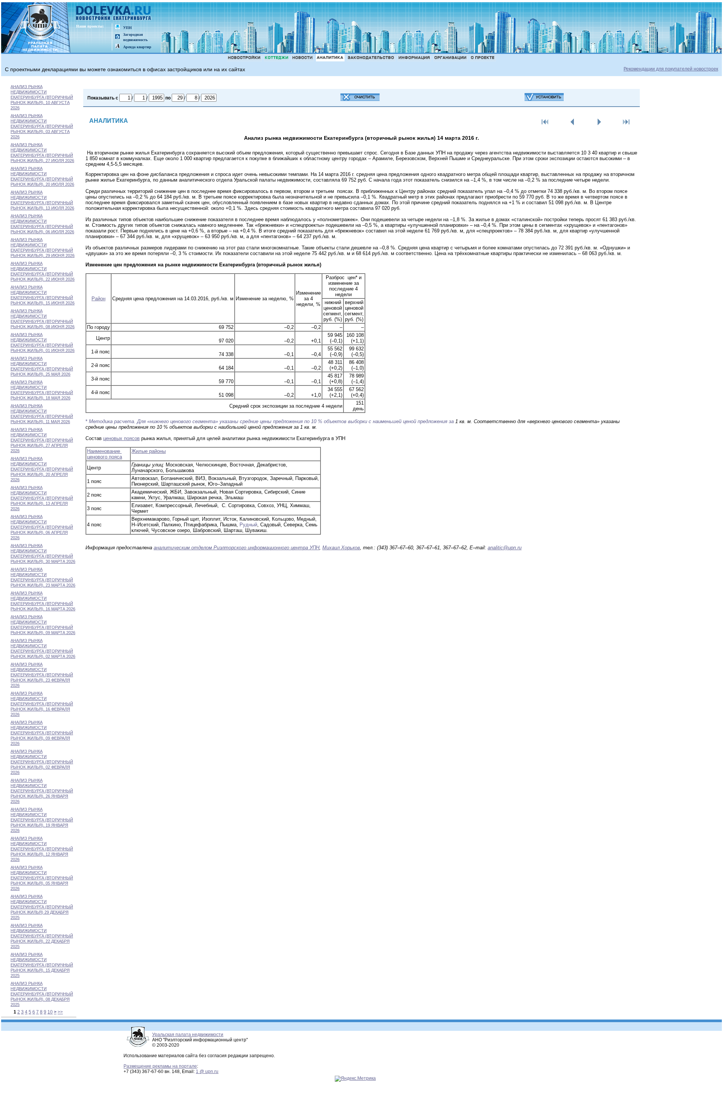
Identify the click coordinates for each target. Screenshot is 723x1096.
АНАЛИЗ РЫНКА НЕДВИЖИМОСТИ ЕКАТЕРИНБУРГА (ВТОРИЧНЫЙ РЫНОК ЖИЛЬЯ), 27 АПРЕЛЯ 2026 (42, 440)
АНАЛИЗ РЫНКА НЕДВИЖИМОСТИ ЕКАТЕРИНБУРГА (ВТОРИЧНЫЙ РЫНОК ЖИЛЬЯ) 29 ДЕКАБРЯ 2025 (42, 907)
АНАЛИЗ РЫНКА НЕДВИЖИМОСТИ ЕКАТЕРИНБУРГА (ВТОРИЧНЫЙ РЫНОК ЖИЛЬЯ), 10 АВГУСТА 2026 (42, 97)
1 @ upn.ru (207, 1071)
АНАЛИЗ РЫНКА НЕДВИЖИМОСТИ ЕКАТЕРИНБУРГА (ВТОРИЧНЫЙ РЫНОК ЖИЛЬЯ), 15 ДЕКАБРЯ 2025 (42, 965)
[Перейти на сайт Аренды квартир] (117, 46)
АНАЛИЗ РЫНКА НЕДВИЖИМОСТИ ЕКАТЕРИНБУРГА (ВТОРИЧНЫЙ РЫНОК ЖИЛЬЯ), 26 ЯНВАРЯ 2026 (42, 791)
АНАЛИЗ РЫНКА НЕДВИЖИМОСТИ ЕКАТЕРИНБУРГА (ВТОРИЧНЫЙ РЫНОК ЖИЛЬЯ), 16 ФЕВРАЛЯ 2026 (42, 704)
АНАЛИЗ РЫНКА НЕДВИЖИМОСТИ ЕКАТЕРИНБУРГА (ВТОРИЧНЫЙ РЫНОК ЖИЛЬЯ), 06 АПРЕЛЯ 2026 (42, 527)
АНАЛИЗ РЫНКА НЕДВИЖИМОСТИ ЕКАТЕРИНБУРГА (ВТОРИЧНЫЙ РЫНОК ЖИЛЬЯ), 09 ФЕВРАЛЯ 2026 (42, 733)
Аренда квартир (137, 47)
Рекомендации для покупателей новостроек (671, 69)
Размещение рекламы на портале (160, 1066)
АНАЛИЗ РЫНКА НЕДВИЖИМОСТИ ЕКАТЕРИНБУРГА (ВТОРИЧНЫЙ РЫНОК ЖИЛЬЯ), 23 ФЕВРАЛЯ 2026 (42, 675)
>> (60, 1012)
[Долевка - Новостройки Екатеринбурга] (113, 13)
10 (50, 1012)
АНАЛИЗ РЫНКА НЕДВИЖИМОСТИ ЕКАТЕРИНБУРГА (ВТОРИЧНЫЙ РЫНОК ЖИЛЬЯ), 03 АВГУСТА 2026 (42, 126)
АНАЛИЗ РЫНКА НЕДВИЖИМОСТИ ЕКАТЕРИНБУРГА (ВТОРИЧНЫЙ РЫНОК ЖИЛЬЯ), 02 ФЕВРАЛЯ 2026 (42, 762)
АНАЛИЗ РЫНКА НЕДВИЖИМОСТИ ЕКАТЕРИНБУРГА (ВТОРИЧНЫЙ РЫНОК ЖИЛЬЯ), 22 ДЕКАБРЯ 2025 (42, 936)
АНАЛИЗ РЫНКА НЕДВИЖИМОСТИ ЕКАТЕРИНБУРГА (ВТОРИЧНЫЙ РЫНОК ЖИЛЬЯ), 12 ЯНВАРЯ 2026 (42, 849)
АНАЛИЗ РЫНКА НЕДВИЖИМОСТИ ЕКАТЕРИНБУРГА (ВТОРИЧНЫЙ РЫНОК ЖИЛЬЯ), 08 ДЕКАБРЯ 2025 (42, 994)
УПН (127, 28)
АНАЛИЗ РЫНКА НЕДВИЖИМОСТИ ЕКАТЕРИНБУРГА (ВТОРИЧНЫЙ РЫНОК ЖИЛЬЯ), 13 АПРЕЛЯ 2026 (42, 498)
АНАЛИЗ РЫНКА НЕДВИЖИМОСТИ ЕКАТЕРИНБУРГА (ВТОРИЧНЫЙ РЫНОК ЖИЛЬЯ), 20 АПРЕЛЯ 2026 (42, 469)
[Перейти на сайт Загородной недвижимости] (117, 37)
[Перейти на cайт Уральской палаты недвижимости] (117, 27)
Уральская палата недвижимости (187, 1034)
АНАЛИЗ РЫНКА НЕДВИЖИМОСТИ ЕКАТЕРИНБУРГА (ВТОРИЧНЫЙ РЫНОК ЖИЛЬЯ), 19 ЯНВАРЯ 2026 (42, 820)
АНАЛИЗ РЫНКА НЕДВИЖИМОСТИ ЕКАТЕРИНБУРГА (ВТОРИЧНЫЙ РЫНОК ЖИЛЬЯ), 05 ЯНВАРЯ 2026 (42, 878)
